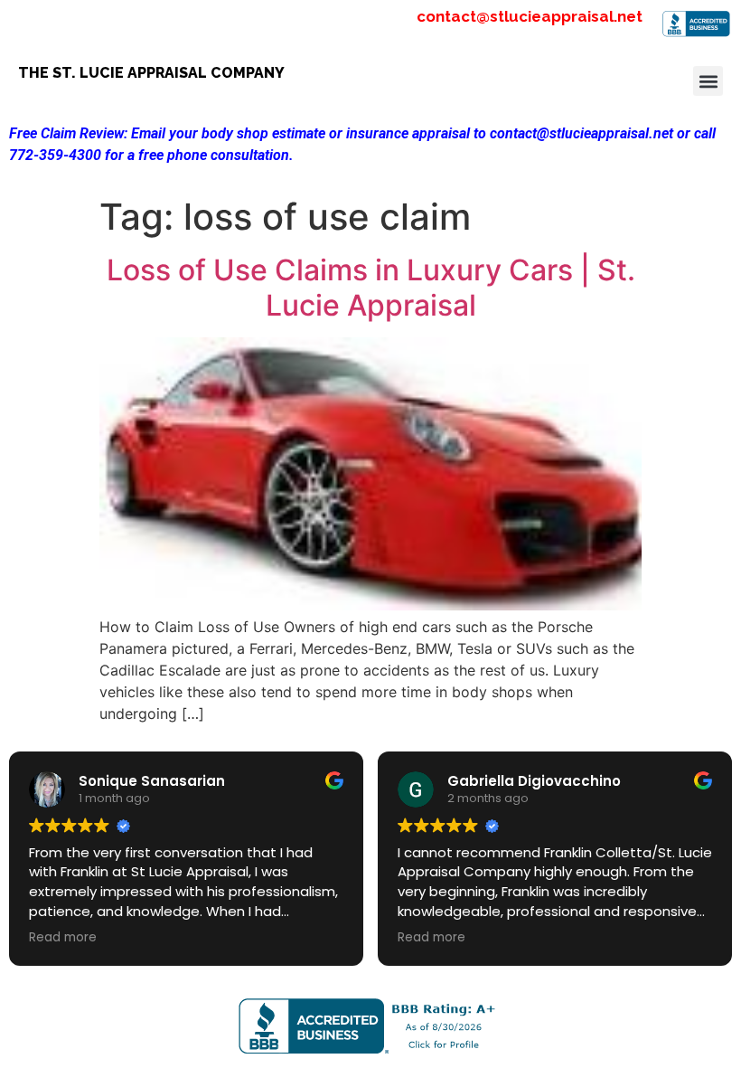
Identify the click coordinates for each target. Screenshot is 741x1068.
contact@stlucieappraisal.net (530, 16)
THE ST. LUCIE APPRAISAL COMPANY (151, 72)
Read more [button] (63, 938)
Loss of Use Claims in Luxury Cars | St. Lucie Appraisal (371, 287)
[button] (708, 81)
